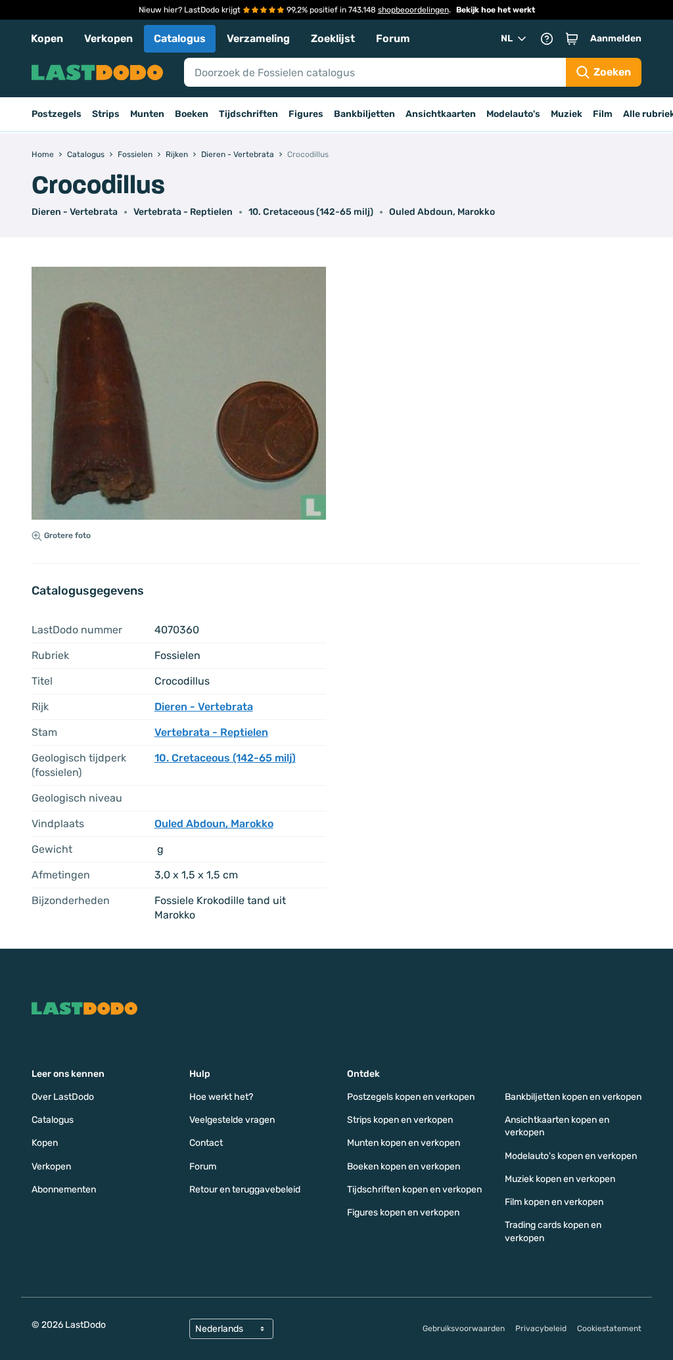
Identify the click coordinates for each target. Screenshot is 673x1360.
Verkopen (108, 38)
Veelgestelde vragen (232, 1119)
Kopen (47, 38)
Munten (147, 114)
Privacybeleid (541, 1328)
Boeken (191, 114)
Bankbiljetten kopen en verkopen (573, 1096)
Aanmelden (615, 38)
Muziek (566, 114)
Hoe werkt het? (221, 1096)
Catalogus (180, 38)
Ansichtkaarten (441, 114)
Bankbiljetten (364, 114)
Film (603, 114)
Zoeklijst (333, 38)
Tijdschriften (248, 114)
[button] (572, 39)
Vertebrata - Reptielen (183, 211)
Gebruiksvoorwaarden (464, 1328)
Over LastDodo (63, 1096)
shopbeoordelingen (413, 9)
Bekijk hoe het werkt (495, 9)
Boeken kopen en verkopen (403, 1166)
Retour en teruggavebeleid (244, 1189)
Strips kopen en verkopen (400, 1119)
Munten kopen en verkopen (403, 1142)
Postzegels (56, 114)
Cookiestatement (609, 1328)
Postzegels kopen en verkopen (411, 1096)
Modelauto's (513, 114)
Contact (206, 1142)
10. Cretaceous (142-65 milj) (310, 211)
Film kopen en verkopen (554, 1202)
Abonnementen (64, 1189)
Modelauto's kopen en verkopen (571, 1156)
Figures (306, 114)
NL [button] (507, 38)
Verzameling (258, 38)
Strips (106, 114)
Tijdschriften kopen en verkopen (414, 1189)
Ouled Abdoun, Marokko (442, 211)
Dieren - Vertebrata (75, 211)
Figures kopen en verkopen (403, 1212)
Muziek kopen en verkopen (560, 1179)
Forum (393, 38)
